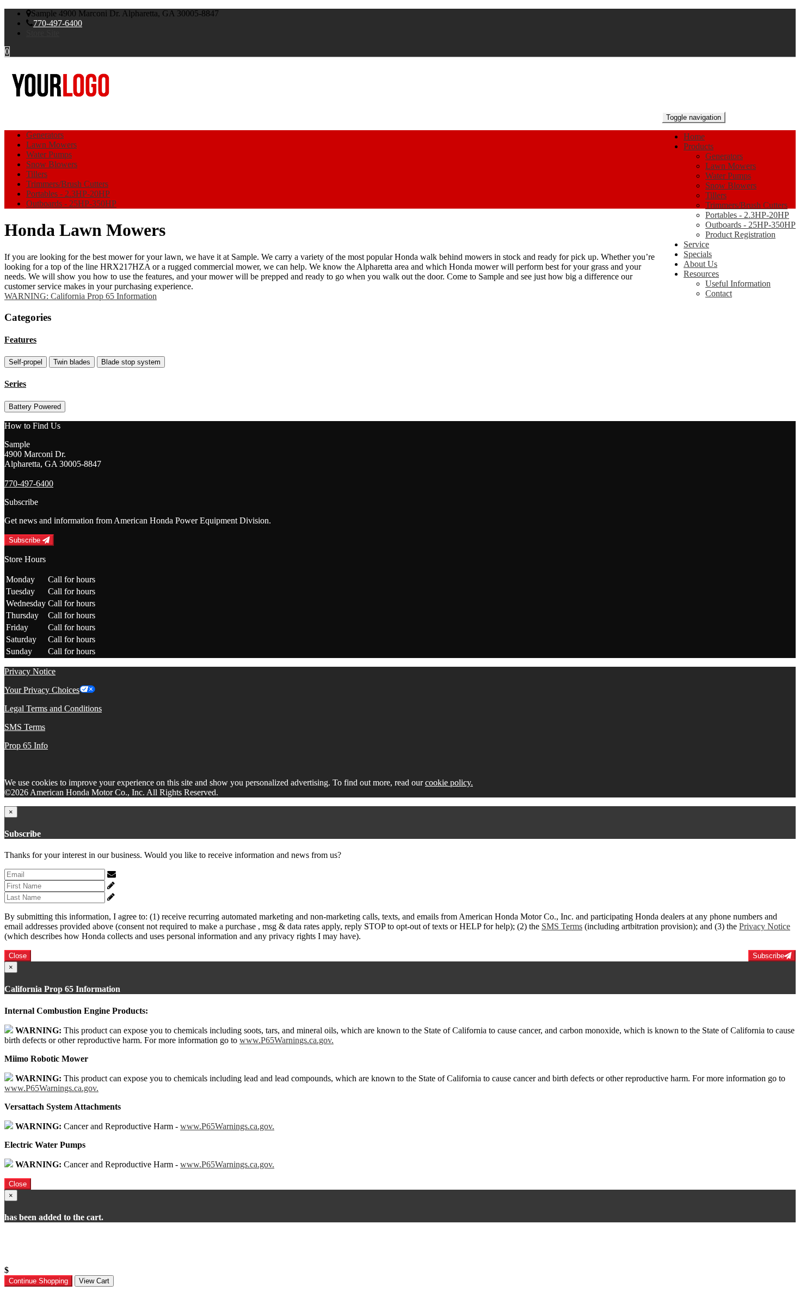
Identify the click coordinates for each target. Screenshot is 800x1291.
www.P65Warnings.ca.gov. (286, 1040)
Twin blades (71, 362)
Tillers (716, 195)
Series (15, 383)
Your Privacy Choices (41, 690)
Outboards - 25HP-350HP (750, 224)
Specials (698, 254)
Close (18, 956)
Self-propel (25, 362)
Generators (724, 156)
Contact (718, 293)
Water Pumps (728, 175)
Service (696, 244)
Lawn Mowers (730, 165)
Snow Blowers (730, 185)
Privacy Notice (30, 671)
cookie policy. (449, 782)
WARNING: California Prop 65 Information (80, 296)
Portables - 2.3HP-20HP (747, 215)
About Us (700, 264)
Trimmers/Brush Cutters (746, 205)
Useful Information (738, 283)
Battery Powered (35, 407)
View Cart (94, 1281)
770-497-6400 (57, 23)
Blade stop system (131, 362)
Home (694, 136)
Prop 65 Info (26, 745)
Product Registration (740, 234)
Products (698, 146)
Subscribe (25, 540)
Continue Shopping (38, 1281)
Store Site (42, 33)
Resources (701, 273)
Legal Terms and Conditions (53, 708)
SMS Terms (24, 727)
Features (20, 339)
